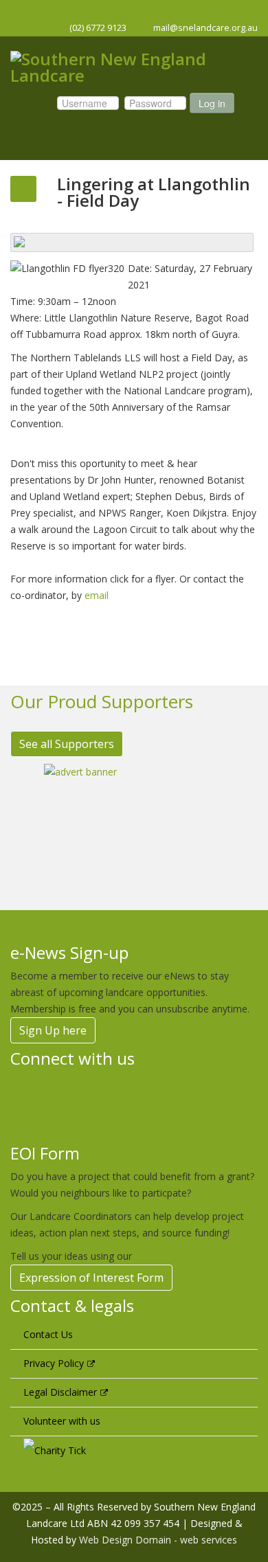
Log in (212, 103)
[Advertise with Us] (134, 827)
